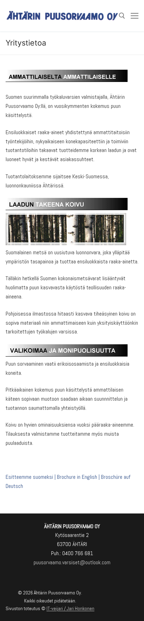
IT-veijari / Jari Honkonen (70, 608)
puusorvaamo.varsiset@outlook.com (72, 562)
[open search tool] (122, 16)
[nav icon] (134, 15)
